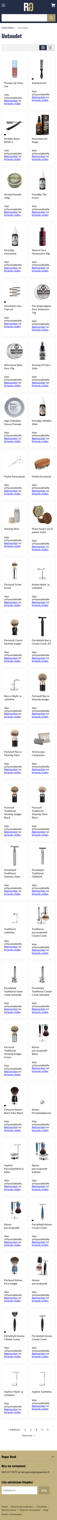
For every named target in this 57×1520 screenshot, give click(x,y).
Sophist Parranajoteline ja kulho (14, 1168)
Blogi (46, 1510)
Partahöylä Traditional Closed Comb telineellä (42, 991)
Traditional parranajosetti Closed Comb (39, 932)
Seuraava (27, 1435)
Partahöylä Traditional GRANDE (38, 873)
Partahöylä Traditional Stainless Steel (12, 873)
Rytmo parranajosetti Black (39, 1050)
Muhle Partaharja (41, 476)
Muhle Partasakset (14, 476)
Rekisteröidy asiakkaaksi (22, 1506)
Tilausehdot (42, 1506)
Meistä (5, 1506)
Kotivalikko (8, 27)
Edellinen (14, 1429)
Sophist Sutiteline (41, 1391)
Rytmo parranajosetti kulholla (39, 1168)
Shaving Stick (11, 528)
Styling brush (39, 82)
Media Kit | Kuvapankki (30, 1510)
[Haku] (51, 17)
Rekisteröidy (11, 100)
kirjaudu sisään (12, 103)
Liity (44, 1490)
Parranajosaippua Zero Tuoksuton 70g (41, 309)
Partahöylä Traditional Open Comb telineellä (13, 991)
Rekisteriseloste (9, 1510)
